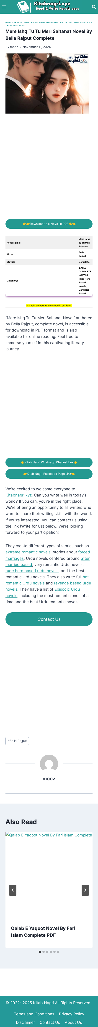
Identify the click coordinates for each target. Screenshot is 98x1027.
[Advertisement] (49, 170)
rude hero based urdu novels (32, 570)
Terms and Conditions (34, 1014)
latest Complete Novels (78, 22)
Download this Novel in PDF (49, 224)
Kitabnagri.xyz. (19, 495)
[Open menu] (4, 6)
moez (49, 778)
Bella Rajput (17, 741)
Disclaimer (25, 1022)
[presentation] (49, 875)
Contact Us (49, 619)
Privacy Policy (71, 1014)
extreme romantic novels (28, 552)
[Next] (85, 890)
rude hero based (16, 25)
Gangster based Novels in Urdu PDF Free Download (34, 22)
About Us (73, 1022)
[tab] (40, 952)
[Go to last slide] (12, 890)
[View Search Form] (94, 7)
